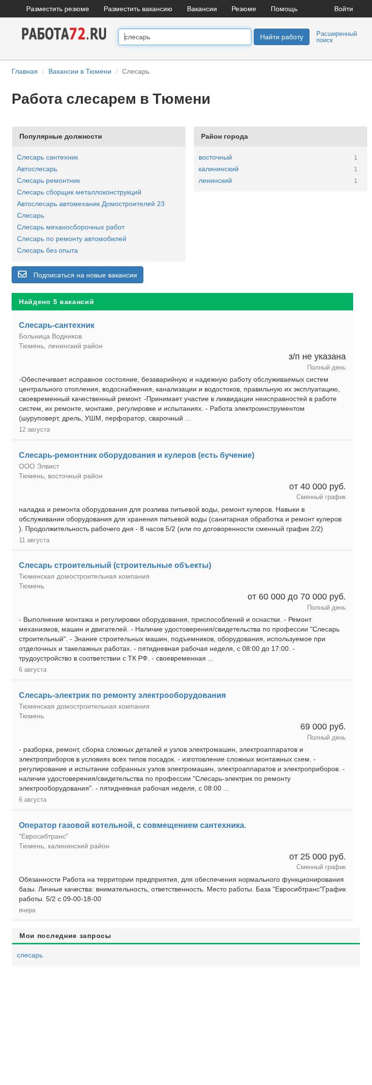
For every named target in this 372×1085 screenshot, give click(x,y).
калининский (219, 169)
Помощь (284, 9)
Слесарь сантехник (47, 157)
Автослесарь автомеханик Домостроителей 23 (91, 204)
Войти (343, 9)
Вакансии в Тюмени (79, 71)
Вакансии (202, 9)
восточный (215, 157)
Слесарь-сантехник (56, 325)
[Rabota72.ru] (65, 33)
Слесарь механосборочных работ (70, 227)
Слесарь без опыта (47, 250)
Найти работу (281, 37)
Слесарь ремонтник (48, 180)
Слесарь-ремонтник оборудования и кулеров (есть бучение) (136, 455)
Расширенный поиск (336, 37)
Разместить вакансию (138, 9)
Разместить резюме (57, 9)
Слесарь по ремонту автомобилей (71, 239)
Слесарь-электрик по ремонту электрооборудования (122, 695)
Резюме (244, 9)
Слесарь (30, 215)
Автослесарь (37, 169)
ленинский (215, 180)
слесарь (30, 955)
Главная (25, 71)
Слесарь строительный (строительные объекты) (115, 565)
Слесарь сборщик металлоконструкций (79, 192)
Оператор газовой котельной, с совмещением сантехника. (132, 825)
